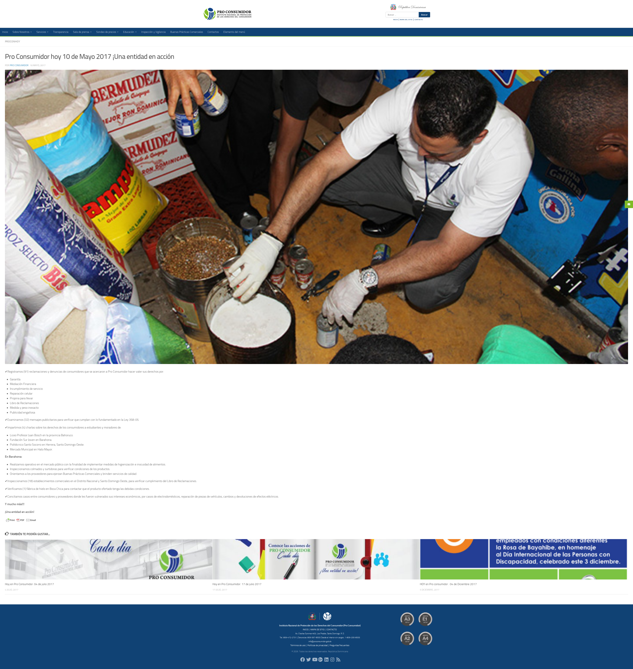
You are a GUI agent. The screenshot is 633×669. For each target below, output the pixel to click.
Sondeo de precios (106, 31)
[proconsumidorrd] (308, 659)
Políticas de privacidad (317, 645)
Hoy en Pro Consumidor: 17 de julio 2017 (236, 584)
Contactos (213, 31)
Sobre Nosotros (21, 31)
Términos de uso (297, 645)
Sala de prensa (81, 31)
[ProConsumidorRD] (302, 659)
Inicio (5, 31)
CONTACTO (418, 19)
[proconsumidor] (326, 659)
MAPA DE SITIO (317, 629)
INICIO (395, 19)
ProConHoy (12, 41)
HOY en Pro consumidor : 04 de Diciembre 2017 (448, 584)
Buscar (424, 14)
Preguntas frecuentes (339, 645)
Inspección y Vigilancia (153, 31)
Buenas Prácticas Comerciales (186, 31)
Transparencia (60, 31)
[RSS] (338, 659)
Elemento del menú (234, 31)
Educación (128, 31)
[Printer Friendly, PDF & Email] (21, 519)
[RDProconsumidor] (314, 659)
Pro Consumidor (19, 65)
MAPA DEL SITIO (406, 19)
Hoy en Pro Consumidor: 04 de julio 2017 (29, 584)
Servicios (41, 31)
